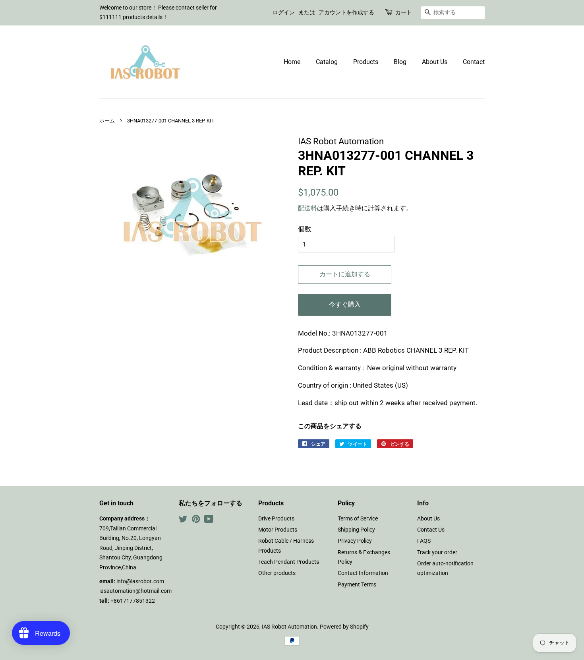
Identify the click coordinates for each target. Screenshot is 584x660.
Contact (474, 62)
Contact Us (431, 529)
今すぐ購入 (345, 304)
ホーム (107, 121)
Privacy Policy (355, 541)
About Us (434, 62)
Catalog (327, 62)
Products (365, 62)
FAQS (424, 541)
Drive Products (276, 518)
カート (403, 12)
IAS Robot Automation (289, 626)
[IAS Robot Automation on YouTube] (208, 520)
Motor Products (277, 529)
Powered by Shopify (344, 626)
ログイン (284, 12)
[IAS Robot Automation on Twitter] (183, 520)
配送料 (307, 208)
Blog (400, 62)
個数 (304, 229)
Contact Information (363, 573)
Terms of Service (358, 518)
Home (292, 62)
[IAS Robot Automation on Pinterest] (195, 520)
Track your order (437, 552)
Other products (277, 573)
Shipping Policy (356, 529)
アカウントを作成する (346, 12)
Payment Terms (357, 584)
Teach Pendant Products (288, 562)
